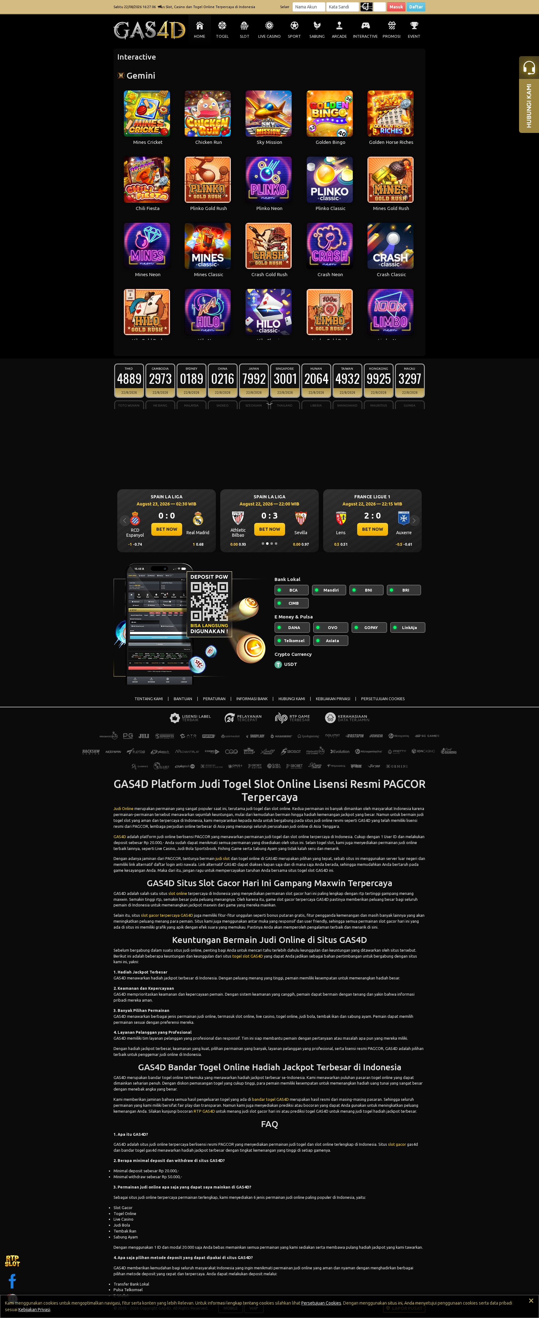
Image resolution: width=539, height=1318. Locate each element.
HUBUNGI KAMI (292, 699)
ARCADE (339, 36)
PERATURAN (214, 699)
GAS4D (120, 836)
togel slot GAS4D (247, 956)
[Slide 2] (267, 543)
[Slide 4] (276, 543)
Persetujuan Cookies (321, 1303)
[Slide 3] (271, 543)
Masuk (396, 6)
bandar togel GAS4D (270, 1099)
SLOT (245, 36)
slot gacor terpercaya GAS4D (167, 915)
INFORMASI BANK (252, 699)
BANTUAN (183, 699)
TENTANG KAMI (148, 699)
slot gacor (397, 1144)
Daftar (416, 6)
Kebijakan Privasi (34, 1309)
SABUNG (317, 36)
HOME (199, 36)
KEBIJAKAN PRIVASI (333, 699)
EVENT (414, 36)
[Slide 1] (263, 543)
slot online (177, 893)
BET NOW (166, 529)
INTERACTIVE (365, 36)
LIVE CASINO (269, 36)
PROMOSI (392, 36)
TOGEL (222, 36)
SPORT (294, 36)
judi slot (223, 858)
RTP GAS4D (204, 1111)
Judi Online (124, 808)
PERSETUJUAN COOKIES (383, 699)
